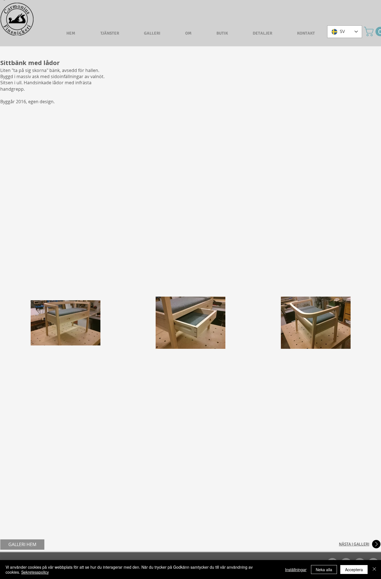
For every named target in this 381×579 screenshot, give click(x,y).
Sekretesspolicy (35, 572)
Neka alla (324, 569)
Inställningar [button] (296, 569)
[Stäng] (374, 569)
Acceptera (354, 569)
